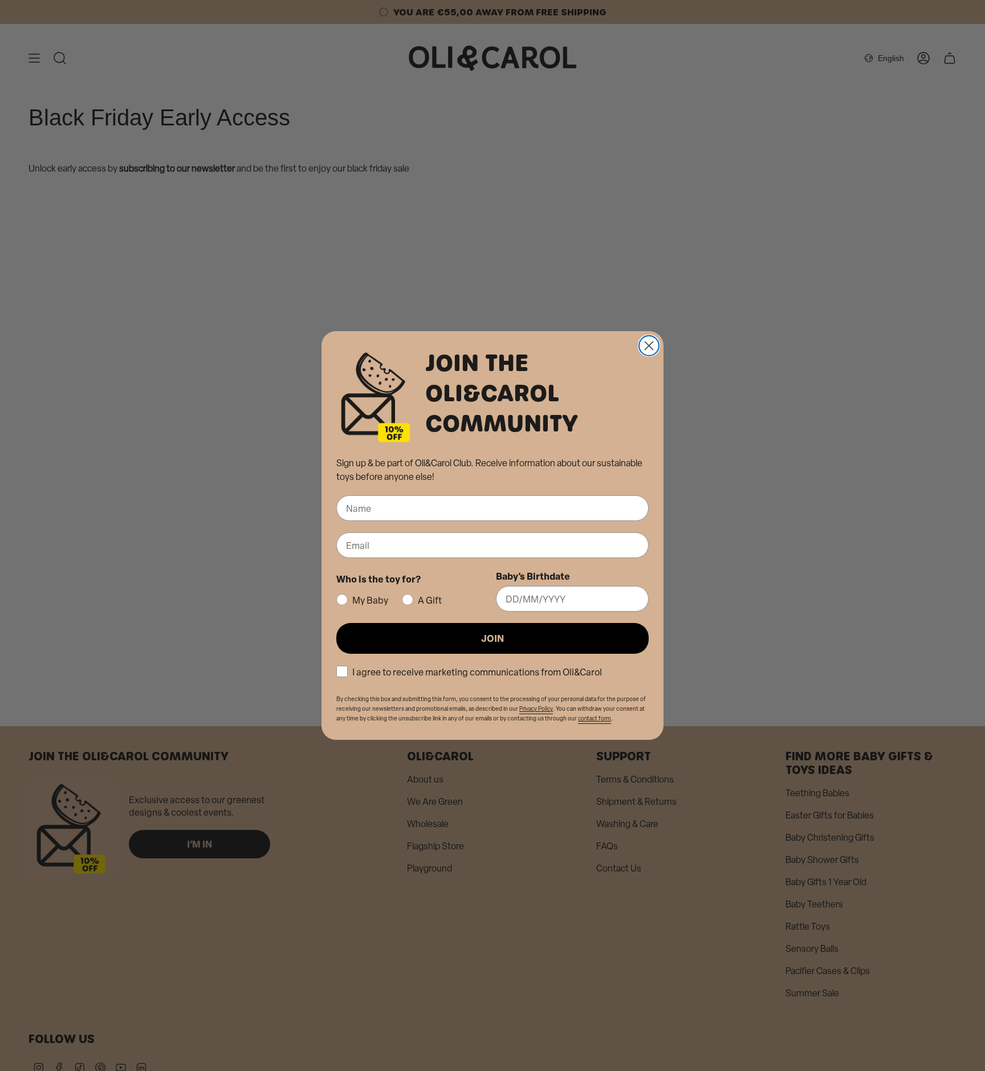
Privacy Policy (536, 708)
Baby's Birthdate (533, 576)
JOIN (492, 638)
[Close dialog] (649, 346)
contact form (594, 718)
